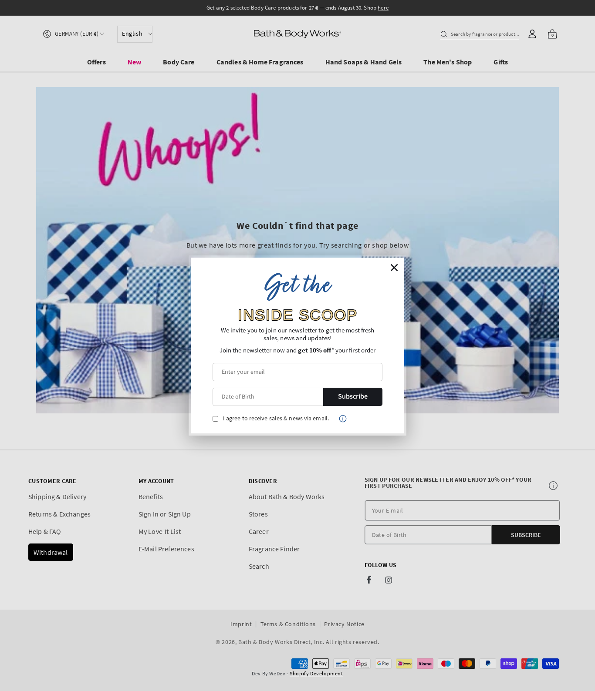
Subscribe (353, 396)
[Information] (343, 419)
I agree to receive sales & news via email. (276, 418)
